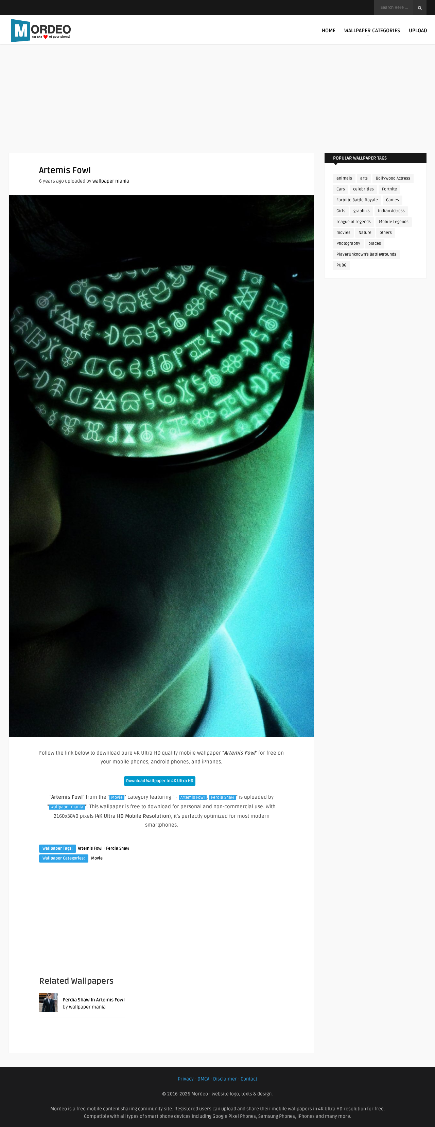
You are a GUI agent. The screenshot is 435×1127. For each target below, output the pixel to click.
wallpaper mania (110, 181)
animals (344, 178)
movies (343, 232)
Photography (348, 243)
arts (364, 178)
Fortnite (389, 189)
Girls (340, 211)
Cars (340, 189)
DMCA (203, 1079)
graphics (361, 211)
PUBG (341, 265)
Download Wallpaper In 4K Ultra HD (159, 780)
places (374, 243)
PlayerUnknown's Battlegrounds (366, 254)
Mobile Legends (393, 221)
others (386, 232)
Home (328, 30)
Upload (418, 30)
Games (392, 200)
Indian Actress (391, 211)
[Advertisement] (217, 105)
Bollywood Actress (393, 178)
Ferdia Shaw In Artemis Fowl (94, 1000)
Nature (365, 232)
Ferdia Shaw (222, 797)
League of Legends (353, 221)
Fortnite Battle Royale (357, 200)
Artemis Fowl (192, 797)
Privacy (186, 1079)
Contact (249, 1079)
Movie (117, 797)
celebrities (363, 189)
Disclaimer (225, 1079)
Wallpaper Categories (372, 30)
